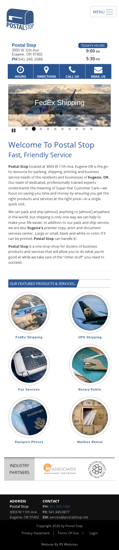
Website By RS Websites (59, 544)
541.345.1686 (59, 506)
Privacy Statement (36, 533)
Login (93, 533)
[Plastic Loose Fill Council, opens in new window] (97, 469)
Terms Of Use (68, 533)
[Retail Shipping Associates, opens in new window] (59, 469)
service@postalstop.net (69, 517)
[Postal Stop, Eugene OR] (42, 19)
